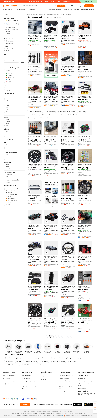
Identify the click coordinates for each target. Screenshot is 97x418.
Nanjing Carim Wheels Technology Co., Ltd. (68, 172)
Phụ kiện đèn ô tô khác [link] (65, 14)
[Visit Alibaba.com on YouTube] (91, 394)
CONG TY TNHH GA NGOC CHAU (51, 104)
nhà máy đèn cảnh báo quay (75, 114)
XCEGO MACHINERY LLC (50, 144)
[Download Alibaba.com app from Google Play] (89, 404)
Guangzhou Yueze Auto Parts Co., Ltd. (85, 105)
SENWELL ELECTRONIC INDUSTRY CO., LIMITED (68, 203)
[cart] (76, 6)
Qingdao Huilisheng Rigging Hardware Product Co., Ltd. (35, 144)
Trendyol (65, 411)
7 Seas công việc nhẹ (33, 118)
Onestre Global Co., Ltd (49, 295)
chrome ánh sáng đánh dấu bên (28, 358)
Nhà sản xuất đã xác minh (47, 377)
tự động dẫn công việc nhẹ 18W (70, 358)
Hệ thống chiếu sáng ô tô (52, 14)
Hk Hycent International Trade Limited (68, 266)
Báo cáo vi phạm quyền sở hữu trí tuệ (67, 387)
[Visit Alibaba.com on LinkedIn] (82, 394)
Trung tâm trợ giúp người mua (66, 375)
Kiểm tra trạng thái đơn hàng (85, 381)
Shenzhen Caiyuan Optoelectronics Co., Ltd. (68, 43)
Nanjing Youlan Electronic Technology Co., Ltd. (35, 44)
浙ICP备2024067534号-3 (87, 415)
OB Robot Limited (48, 233)
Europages (70, 411)
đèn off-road (40, 364)
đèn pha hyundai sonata (59, 114)
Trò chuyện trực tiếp (64, 378)
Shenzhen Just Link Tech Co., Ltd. (85, 144)
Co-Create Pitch (7, 378)
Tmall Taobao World (41, 411)
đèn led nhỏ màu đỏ (46, 114)
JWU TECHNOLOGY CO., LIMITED (35, 233)
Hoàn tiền (61, 384)
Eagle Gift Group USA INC (84, 264)
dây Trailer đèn (9, 361)
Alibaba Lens (9, 404)
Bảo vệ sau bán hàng (27, 384)
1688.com (33, 411)
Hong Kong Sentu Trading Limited (51, 264)
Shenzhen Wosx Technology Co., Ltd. (51, 173)
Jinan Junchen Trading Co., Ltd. (35, 203)
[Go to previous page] (47, 336)
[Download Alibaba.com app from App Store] (77, 404)
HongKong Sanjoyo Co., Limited (85, 46)
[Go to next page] (71, 336)
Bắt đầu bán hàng (82, 378)
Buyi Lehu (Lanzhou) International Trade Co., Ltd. (85, 203)
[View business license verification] (62, 415)
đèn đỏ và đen (82, 111)
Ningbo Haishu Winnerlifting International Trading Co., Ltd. (35, 294)
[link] (95, 404)
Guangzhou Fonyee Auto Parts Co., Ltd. (35, 174)
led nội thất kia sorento (28, 364)
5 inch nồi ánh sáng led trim (45, 358)
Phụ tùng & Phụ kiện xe (38, 14)
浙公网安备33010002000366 (73, 415)
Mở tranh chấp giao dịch (65, 381)
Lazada (48, 411)
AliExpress (26, 411)
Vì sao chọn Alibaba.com (8, 375)
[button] (55, 6)
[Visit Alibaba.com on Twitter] (85, 394)
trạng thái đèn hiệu (85, 358)
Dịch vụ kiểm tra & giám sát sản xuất (29, 387)
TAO (60, 411)
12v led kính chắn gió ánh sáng (35, 111)
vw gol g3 (19, 361)
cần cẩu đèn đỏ (45, 361)
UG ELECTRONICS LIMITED (67, 104)
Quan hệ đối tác (82, 388)
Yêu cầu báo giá (44, 379)
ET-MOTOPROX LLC (65, 74)
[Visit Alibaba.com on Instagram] (88, 394)
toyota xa (45, 118)
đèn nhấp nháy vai (33, 114)
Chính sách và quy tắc (27, 391)
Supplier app (41, 404)
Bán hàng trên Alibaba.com (84, 375)
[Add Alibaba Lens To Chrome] (25, 404)
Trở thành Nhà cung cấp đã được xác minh (86, 384)
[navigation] (14, 175)
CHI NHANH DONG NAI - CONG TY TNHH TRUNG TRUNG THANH (35, 264)
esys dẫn (57, 358)
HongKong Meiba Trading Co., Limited (68, 233)
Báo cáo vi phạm (63, 391)
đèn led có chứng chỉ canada (12, 364)
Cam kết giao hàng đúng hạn (28, 381)
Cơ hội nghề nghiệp (7, 384)
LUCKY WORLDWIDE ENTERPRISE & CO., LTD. (68, 144)
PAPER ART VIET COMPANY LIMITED (35, 106)
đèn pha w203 (73, 361)
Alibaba (28, 14)
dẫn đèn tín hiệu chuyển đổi (31, 361)
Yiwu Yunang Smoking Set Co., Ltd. (85, 76)
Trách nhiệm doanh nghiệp (9, 381)
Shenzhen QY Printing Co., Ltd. (85, 175)
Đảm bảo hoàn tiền (26, 378)
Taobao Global (54, 411)
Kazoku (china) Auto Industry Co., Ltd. (35, 74)
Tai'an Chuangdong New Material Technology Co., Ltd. (85, 236)
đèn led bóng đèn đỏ (51, 111)
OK (22, 57)
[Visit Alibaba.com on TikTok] (94, 394)
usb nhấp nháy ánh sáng (11, 358)
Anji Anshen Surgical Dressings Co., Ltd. (51, 46)
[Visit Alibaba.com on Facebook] (79, 394)
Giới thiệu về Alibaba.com (9, 372)
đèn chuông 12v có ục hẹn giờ (59, 361)
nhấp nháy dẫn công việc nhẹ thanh (67, 111)
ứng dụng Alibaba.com (66, 404)
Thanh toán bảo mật (26, 375)
